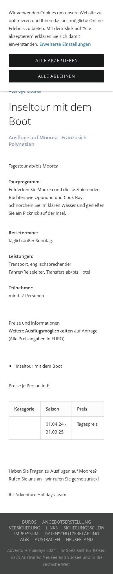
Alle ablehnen (56, 76)
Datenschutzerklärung (72, 533)
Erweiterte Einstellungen (65, 44)
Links (52, 528)
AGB (24, 539)
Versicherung (24, 528)
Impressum (26, 533)
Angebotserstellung (66, 522)
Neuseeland (79, 539)
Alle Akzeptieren (56, 60)
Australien (47, 539)
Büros (29, 522)
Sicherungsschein (83, 528)
